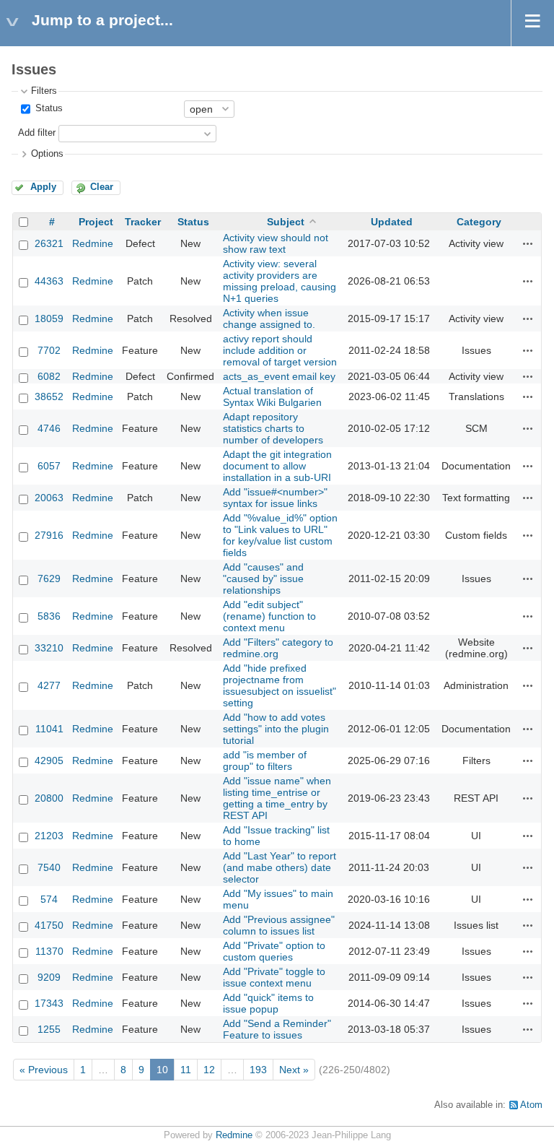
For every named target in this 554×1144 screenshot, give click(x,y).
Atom (531, 1105)
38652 (49, 396)
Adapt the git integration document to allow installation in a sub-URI (277, 465)
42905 (49, 760)
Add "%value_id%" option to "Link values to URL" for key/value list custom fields (280, 535)
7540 (49, 867)
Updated (392, 222)
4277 (49, 685)
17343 (49, 1003)
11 (185, 1069)
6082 (49, 376)
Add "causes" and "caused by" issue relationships (263, 578)
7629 (49, 578)
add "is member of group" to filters (265, 760)
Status (47, 108)
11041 (49, 728)
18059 (49, 318)
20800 (49, 798)
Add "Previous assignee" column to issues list (279, 925)
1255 (49, 1029)
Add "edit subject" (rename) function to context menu (269, 616)
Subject (285, 222)
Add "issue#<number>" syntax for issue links (275, 497)
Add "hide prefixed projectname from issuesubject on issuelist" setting (279, 685)
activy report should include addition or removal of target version (280, 350)
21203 (49, 835)
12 (209, 1069)
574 (49, 899)
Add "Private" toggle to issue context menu (274, 977)
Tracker (143, 222)
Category (479, 222)
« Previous (43, 1069)
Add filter (37, 133)
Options (47, 154)
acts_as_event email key (279, 376)
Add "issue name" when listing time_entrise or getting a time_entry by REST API (277, 798)
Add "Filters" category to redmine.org (278, 647)
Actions (528, 243)
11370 (49, 951)
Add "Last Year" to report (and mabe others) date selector (279, 867)
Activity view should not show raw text (275, 243)
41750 (49, 925)
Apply (43, 187)
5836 (49, 616)
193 (258, 1069)
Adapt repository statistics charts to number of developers (273, 428)
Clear (101, 187)
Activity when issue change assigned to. (269, 318)
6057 (49, 466)
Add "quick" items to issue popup (268, 1003)
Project (96, 222)
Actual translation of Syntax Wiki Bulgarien (272, 396)
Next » (294, 1069)
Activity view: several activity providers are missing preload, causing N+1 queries (279, 281)
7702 (49, 350)
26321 (49, 243)
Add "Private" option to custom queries (274, 951)
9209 (49, 977)
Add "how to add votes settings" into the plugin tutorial (276, 728)
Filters (44, 91)
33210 (49, 648)
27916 (49, 535)
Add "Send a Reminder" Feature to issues (277, 1029)
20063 (49, 497)
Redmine (92, 243)
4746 (49, 428)
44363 (49, 281)
